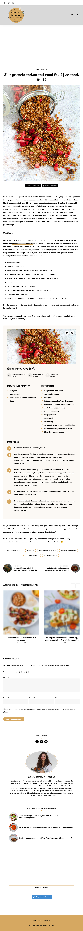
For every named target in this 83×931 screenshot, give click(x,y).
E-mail (32, 698)
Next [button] (77, 585)
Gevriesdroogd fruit (15, 550)
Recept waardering (10, 672)
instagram (8, 2)
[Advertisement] (41, 45)
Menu (77, 15)
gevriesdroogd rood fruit (22, 243)
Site (56, 698)
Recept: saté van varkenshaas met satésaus (21, 639)
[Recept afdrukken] (67, 333)
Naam (6, 698)
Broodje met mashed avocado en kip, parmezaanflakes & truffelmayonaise (61, 639)
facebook (4, 2)
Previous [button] (73, 585)
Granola (31, 550)
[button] (72, 332)
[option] (21, 617)
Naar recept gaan (34, 185)
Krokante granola (32, 555)
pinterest (13, 2)
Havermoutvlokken (69, 550)
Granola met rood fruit (48, 550)
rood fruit (71, 221)
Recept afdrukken (51, 185)
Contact (47, 921)
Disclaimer (37, 921)
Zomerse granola (51, 555)
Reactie (6, 677)
